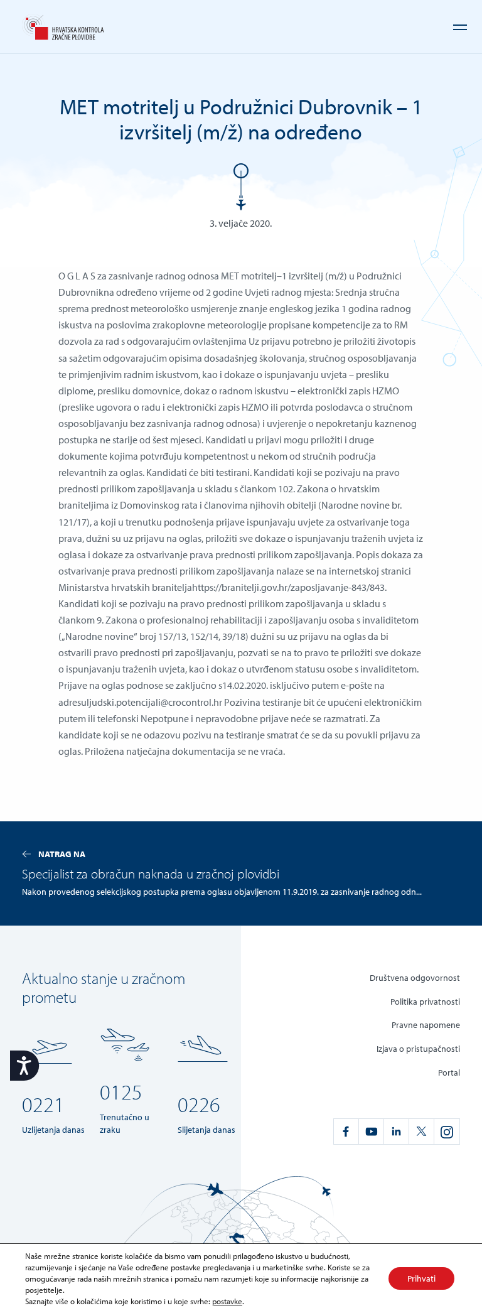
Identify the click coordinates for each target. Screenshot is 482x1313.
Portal (449, 1072)
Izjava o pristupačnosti (418, 1048)
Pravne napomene (426, 1024)
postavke (227, 1301)
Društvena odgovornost (415, 977)
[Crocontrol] (63, 27)
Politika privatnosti (425, 1001)
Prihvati (421, 1278)
